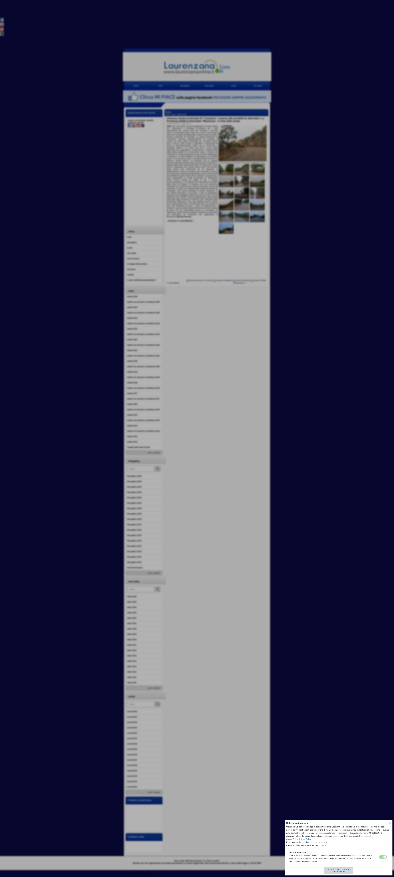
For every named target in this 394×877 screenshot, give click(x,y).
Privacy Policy (305, 839)
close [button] (390, 822)
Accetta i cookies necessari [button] (338, 870)
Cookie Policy (292, 839)
